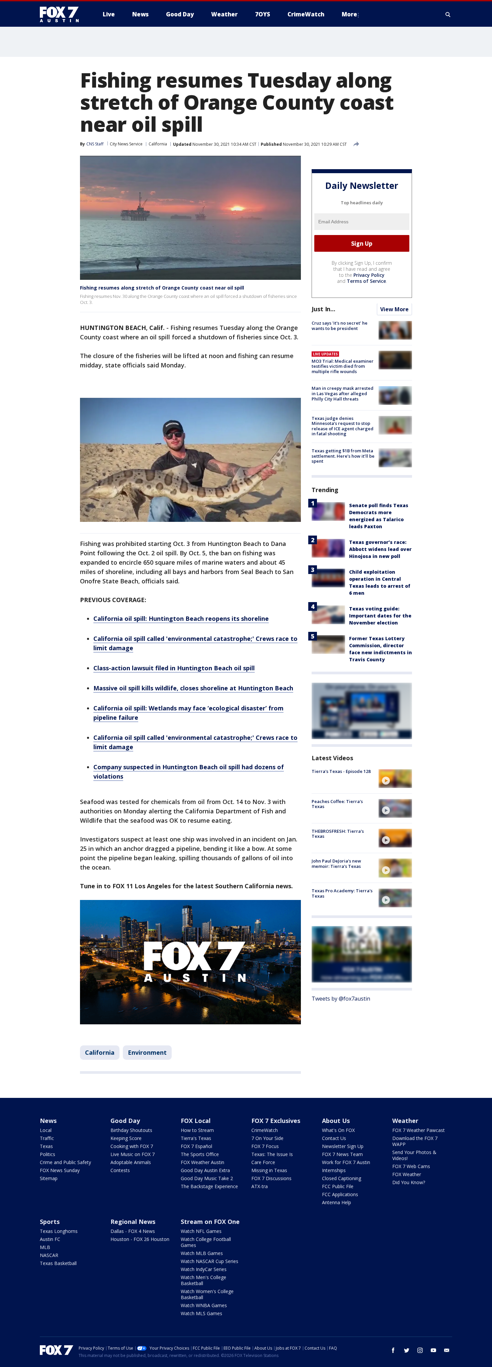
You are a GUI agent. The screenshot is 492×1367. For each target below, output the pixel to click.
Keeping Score (126, 1138)
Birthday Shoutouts (131, 1130)
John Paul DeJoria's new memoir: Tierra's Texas (336, 863)
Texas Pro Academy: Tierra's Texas (342, 893)
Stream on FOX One (210, 1222)
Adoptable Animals (130, 1162)
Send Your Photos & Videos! (414, 1155)
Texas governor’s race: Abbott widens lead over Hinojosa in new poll (380, 549)
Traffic (47, 1138)
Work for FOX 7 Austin (346, 1162)
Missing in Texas (269, 1170)
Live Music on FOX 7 (132, 1154)
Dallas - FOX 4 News (132, 1231)
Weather (405, 1121)
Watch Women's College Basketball (207, 1294)
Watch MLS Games (201, 1313)
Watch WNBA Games (204, 1305)
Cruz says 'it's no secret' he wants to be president (339, 326)
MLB (45, 1247)
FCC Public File (337, 1186)
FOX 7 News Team (342, 1154)
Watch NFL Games (201, 1231)
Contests (120, 1170)
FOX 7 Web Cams (411, 1166)
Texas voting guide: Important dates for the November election (380, 616)
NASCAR (49, 1255)
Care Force (263, 1162)
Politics (47, 1154)
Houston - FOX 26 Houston (139, 1239)
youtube (433, 1350)
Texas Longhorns (59, 1231)
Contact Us (334, 1138)
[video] (395, 778)
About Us (336, 1121)
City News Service (126, 144)
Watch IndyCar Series (204, 1269)
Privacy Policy (369, 275)
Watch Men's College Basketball (203, 1280)
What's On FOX (338, 1130)
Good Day (125, 1121)
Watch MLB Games (202, 1253)
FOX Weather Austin (202, 1162)
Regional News (132, 1222)
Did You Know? (408, 1182)
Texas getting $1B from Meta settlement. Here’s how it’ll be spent (343, 456)
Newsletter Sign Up (342, 1146)
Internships (334, 1170)
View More (394, 309)
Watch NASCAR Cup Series (209, 1261)
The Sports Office (200, 1154)
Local (46, 1130)
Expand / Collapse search (448, 14)
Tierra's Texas (196, 1138)
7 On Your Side (267, 1138)
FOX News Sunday (60, 1170)
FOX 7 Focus (265, 1146)
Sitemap (49, 1178)
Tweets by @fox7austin (341, 998)
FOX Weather (406, 1174)
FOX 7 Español (196, 1146)
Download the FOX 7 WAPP (414, 1141)
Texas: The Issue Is (272, 1154)
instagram (420, 1350)
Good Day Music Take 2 (207, 1178)
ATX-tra (259, 1186)
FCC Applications (340, 1194)
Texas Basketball (58, 1263)
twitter (406, 1350)
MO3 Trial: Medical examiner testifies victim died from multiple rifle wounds (343, 366)
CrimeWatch (264, 1130)
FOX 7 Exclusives (275, 1121)
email (446, 1350)
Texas (46, 1146)
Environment (147, 1052)
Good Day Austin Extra (205, 1170)
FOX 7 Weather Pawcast (418, 1130)
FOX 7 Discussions (271, 1178)
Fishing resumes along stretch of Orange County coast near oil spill (162, 287)
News (48, 1121)
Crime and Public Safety (65, 1162)
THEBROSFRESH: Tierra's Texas (338, 833)
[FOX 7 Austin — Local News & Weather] (62, 14)
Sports (50, 1222)
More (349, 14)
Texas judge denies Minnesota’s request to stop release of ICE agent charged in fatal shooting (343, 426)
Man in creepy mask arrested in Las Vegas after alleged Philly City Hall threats (343, 393)
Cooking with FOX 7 (131, 1146)
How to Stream (197, 1130)
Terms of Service (366, 281)
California (158, 144)
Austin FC (50, 1239)
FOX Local (196, 1121)
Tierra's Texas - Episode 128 (341, 772)
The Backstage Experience (209, 1186)
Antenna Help (336, 1202)
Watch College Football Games (206, 1242)
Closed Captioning (341, 1178)
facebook (393, 1350)
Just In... (323, 309)
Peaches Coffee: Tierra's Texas (337, 804)
